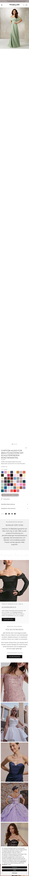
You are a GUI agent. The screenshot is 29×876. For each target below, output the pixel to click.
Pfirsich (14, 484)
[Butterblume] (24, 475)
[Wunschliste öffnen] (26, 5)
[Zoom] (14, 28)
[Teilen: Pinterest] (12, 513)
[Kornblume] (14, 478)
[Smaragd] (8, 481)
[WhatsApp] (15, 513)
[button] (22, 861)
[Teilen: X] (9, 513)
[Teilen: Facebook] (6, 513)
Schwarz (11, 475)
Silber (21, 472)
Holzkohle (5, 478)
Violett (5, 490)
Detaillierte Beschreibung (8, 504)
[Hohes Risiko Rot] (14, 490)
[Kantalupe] (11, 490)
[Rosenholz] (24, 484)
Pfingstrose (18, 484)
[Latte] (21, 481)
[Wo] (2, 481)
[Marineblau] (11, 484)
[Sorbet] (18, 487)
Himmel (11, 487)
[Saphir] (5, 487)
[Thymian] (2, 475)
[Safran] (18, 472)
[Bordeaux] (21, 475)
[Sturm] (24, 487)
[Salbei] (2, 487)
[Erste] (21, 484)
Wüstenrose (21, 478)
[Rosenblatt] (18, 490)
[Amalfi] (2, 472)
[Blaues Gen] (8, 490)
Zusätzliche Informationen (8, 508)
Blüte (5, 472)
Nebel (14, 481)
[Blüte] (14, 475)
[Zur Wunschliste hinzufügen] (14, 448)
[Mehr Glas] (8, 487)
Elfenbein (14, 472)
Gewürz (21, 487)
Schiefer (14, 487)
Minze (2, 484)
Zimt (8, 478)
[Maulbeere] (8, 484)
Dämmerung (11, 472)
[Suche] (24, 5)
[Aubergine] (5, 481)
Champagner (2, 478)
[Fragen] (8, 475)
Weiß (5, 475)
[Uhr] (5, 484)
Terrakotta (24, 472)
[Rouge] (18, 475)
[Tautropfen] (24, 478)
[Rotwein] (11, 478)
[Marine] (24, 481)
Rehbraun (11, 481)
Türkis (2, 490)
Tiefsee (18, 478)
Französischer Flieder (18, 481)
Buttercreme (8, 472)
